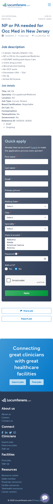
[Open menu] (48, 5)
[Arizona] (26, 247)
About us (6, 414)
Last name (10, 168)
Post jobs (36, 382)
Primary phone (12, 190)
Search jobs (18, 382)
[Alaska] (26, 242)
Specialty (9, 224)
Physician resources (12, 482)
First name (10, 156)
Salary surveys (8, 478)
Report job (26, 318)
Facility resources (10, 485)
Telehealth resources (12, 488)
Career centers (9, 491)
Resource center (10, 475)
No (20, 269)
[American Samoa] (26, 245)
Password (10, 254)
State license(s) (13, 235)
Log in (34, 147)
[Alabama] (26, 239)
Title (7, 212)
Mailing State (11, 201)
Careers (5, 417)
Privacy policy (39, 500)
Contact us (7, 421)
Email (7, 179)
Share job (28, 311)
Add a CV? (10, 265)
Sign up (5, 448)
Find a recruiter (9, 445)
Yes (10, 269)
